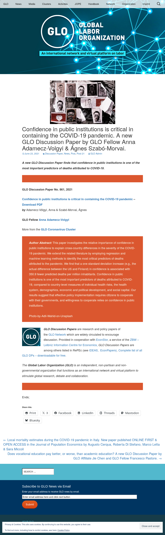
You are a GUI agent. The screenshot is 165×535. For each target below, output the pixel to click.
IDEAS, (94, 350)
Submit (30, 504)
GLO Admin (96, 153)
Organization (129, 3)
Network (110, 3)
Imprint (146, 3)
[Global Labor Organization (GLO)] (82, 33)
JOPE (78, 3)
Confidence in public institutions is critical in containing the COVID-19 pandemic (77, 199)
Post (73, 153)
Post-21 (81, 153)
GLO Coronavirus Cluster (58, 229)
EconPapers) (108, 350)
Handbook (93, 3)
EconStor (102, 339)
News (18, 3)
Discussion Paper (54, 153)
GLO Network (57, 334)
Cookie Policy (64, 530)
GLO (5, 3)
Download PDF (32, 204)
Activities (63, 3)
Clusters (46, 3)
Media (32, 3)
